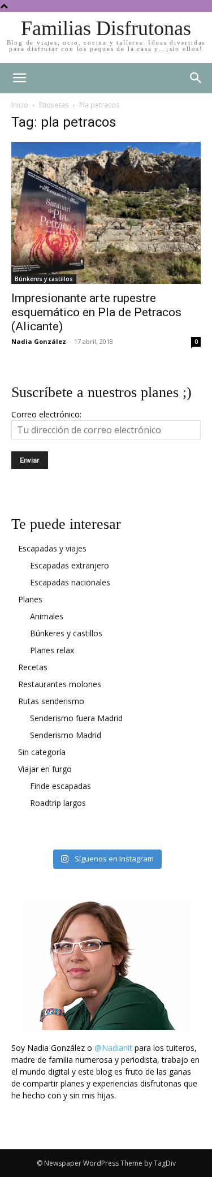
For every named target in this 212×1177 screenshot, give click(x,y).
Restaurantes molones (59, 684)
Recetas (32, 667)
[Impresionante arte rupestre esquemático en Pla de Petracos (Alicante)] (106, 213)
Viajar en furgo (45, 769)
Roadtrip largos (58, 802)
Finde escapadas (60, 786)
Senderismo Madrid (65, 735)
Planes (30, 599)
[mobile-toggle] (19, 78)
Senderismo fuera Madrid (76, 718)
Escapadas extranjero (69, 565)
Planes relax (52, 650)
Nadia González (38, 341)
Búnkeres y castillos (44, 279)
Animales (46, 616)
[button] (196, 78)
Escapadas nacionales (70, 582)
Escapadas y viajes (52, 548)
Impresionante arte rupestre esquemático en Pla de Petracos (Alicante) (96, 312)
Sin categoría (42, 752)
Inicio (19, 105)
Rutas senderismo (51, 701)
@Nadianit (113, 1047)
